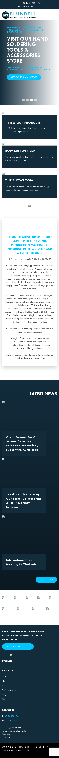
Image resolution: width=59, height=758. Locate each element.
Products (5, 676)
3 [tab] (31, 100)
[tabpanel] (29, 62)
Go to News (46, 579)
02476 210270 (32, 3)
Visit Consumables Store (24, 77)
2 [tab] (27, 100)
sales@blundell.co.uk (31, 6)
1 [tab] (23, 100)
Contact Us (6, 699)
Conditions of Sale (21, 750)
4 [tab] (35, 100)
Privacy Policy (7, 750)
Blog (4, 694)
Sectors (5, 685)
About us (5, 681)
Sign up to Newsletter (18, 646)
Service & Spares (9, 690)
